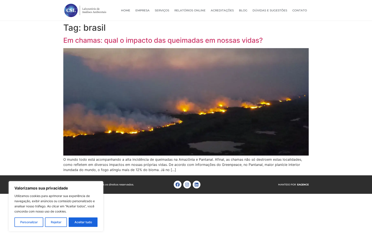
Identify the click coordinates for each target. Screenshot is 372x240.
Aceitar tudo (83, 222)
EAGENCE (303, 184)
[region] (56, 206)
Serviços (162, 10)
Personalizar (29, 222)
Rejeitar (56, 222)
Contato (299, 10)
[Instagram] (187, 184)
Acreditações (222, 10)
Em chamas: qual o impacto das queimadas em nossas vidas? (163, 40)
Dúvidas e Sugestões (270, 10)
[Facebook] (177, 184)
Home (125, 10)
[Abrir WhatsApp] (361, 229)
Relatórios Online (190, 10)
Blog (243, 10)
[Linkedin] (196, 184)
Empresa (142, 10)
